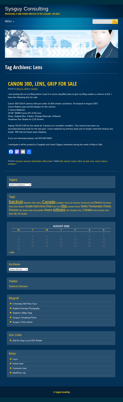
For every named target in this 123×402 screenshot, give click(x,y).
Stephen (34, 89)
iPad (48, 206)
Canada (48, 202)
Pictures (13, 209)
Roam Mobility (38, 210)
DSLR (79, 161)
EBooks (21, 206)
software (59, 209)
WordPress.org (19, 373)
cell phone (76, 202)
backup (67, 161)
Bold (33, 202)
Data (92, 202)
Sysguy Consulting (26, 9)
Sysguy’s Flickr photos (23, 322)
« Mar (11, 252)
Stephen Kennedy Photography (26, 308)
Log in (15, 359)
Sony (68, 210)
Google (29, 206)
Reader (25, 210)
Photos (107, 206)
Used (97, 161)
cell (71, 202)
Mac (64, 206)
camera (38, 202)
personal (26, 161)
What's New (47, 161)
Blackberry (28, 202)
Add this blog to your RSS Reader (27, 340)
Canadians (60, 202)
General (19, 161)
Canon (73, 161)
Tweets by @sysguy (18, 286)
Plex (20, 210)
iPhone (54, 206)
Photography (36, 161)
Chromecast (85, 202)
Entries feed (18, 364)
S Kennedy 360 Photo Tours (25, 304)
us (15, 213)
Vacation (24, 213)
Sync (80, 210)
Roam (30, 210)
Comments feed (19, 368)
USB (18, 213)
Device (98, 202)
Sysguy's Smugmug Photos (25, 317)
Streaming (74, 210)
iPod (58, 206)
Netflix (84, 206)
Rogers (48, 209)
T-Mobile (87, 209)
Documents (107, 202)
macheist (71, 206)
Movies (77, 206)
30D (61, 161)
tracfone (101, 210)
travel (107, 210)
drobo (11, 206)
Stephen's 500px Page (22, 313)
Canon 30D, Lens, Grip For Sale (42, 83)
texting (95, 210)
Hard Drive (39, 206)
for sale (86, 161)
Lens (92, 161)
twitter (11, 213)
